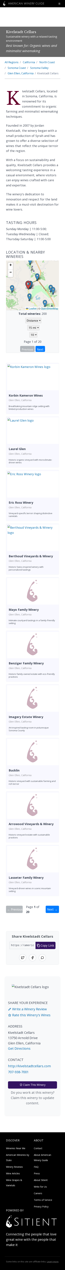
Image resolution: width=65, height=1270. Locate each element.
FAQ (36, 1166)
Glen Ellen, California (21, 73)
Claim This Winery (34, 1085)
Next (40, 349)
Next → (52, 909)
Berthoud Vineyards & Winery (31, 556)
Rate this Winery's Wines (30, 1015)
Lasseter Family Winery (26, 878)
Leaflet (32, 308)
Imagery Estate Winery (26, 717)
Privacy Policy (41, 1206)
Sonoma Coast (17, 68)
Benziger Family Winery (26, 663)
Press (37, 1173)
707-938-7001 (18, 1072)
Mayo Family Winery (24, 610)
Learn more (52, 1261)
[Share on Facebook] (32, 957)
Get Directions (19, 1048)
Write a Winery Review (29, 1009)
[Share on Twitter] (22, 957)
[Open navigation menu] (59, 3)
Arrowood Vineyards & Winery (31, 824)
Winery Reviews (14, 1166)
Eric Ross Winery (21, 502)
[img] (32, 285)
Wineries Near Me (15, 1148)
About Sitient (41, 1180)
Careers (38, 1193)
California (29, 62)
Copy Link (47, 945)
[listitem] (32, 388)
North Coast (47, 62)
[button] (28, 285)
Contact (38, 1148)
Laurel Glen (17, 449)
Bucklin (14, 770)
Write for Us (40, 1186)
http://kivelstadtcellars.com (29, 1066)
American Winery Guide (25, 3)
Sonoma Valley (39, 68)
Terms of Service (43, 1199)
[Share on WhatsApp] (42, 957)
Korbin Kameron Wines (26, 395)
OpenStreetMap (49, 308)
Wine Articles (13, 1173)
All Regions (11, 62)
